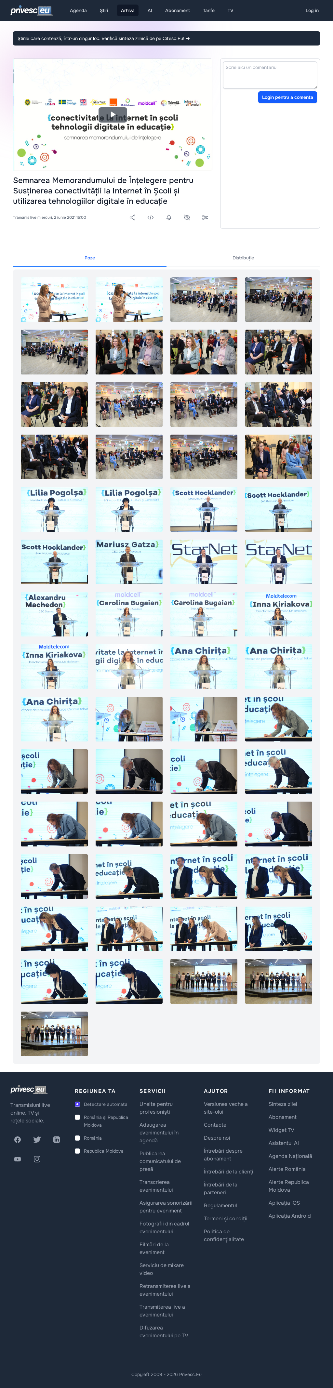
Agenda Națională (290, 1156)
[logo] (28, 1089)
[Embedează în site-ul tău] (150, 217)
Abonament (177, 10)
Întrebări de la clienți (228, 1171)
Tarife (209, 10)
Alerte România (287, 1169)
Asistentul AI (284, 1143)
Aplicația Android (290, 1215)
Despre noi (217, 1137)
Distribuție (243, 258)
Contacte (215, 1124)
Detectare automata (105, 1104)
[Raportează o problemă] (187, 217)
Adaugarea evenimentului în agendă (159, 1132)
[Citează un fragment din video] (205, 217)
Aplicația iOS (284, 1202)
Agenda (78, 10)
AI (150, 10)
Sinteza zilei (283, 1104)
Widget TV (281, 1130)
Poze (90, 258)
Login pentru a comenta (287, 97)
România (93, 1138)
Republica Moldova (104, 1151)
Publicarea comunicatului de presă (160, 1161)
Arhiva (128, 10)
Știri (104, 10)
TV (230, 10)
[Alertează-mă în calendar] (169, 217)
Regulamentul (220, 1205)
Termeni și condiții (225, 1218)
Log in (312, 10)
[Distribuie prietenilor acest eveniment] (132, 217)
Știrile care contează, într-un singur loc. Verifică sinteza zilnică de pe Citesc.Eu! (104, 38)
